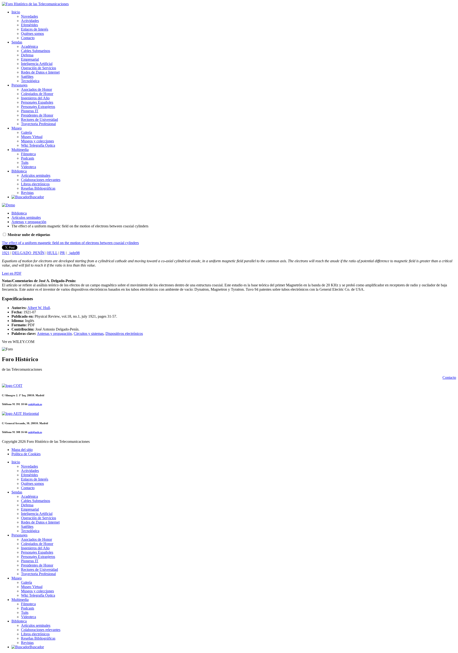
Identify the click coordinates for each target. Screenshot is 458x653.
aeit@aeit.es (35, 432)
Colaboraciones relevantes (40, 180)
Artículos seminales (35, 175)
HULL (52, 253)
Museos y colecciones (37, 141)
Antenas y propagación (28, 222)
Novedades (29, 16)
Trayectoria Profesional (38, 124)
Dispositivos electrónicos (124, 334)
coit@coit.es (35, 404)
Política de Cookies (26, 454)
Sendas (16, 42)
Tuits (24, 163)
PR (62, 253)
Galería (26, 132)
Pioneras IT (29, 111)
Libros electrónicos (35, 184)
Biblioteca (19, 171)
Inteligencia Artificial (36, 64)
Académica (29, 46)
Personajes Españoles (37, 102)
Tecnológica (30, 81)
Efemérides (29, 25)
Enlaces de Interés (34, 29)
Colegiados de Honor (37, 94)
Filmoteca (28, 154)
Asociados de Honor (36, 89)
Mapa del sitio (22, 450)
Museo (16, 128)
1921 (6, 253)
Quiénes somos (32, 34)
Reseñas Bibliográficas (38, 188)
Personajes (19, 85)
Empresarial (30, 59)
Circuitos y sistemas (89, 334)
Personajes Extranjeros (38, 107)
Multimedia (20, 150)
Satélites (27, 77)
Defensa (27, 55)
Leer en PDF (11, 273)
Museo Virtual (31, 137)
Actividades (30, 21)
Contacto (28, 38)
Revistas (27, 193)
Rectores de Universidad (39, 120)
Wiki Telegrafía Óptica (38, 145)
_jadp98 (74, 253)
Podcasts (27, 158)
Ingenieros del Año (35, 98)
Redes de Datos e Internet (40, 72)
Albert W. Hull (38, 308)
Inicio (15, 12)
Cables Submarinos (35, 51)
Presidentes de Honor (37, 115)
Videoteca (28, 167)
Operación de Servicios (38, 68)
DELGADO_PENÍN (28, 253)
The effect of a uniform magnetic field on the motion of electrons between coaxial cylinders (70, 243)
